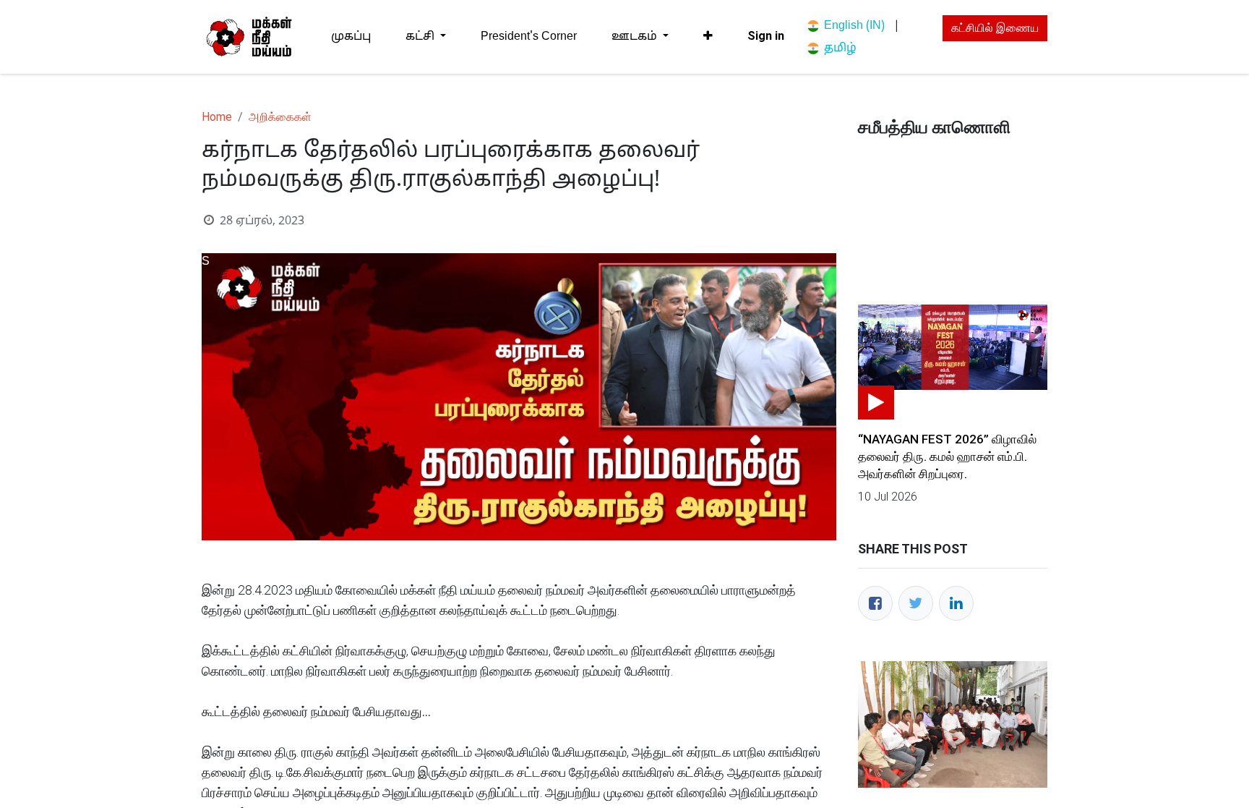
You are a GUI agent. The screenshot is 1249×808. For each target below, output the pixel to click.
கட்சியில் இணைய (995, 28)
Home (217, 117)
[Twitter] (915, 603)
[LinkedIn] (956, 603)
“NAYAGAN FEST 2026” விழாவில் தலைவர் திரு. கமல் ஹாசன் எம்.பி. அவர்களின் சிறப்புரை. (947, 456)
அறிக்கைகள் (280, 117)
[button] (708, 36)
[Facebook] (875, 603)
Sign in (765, 36)
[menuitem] (351, 36)
